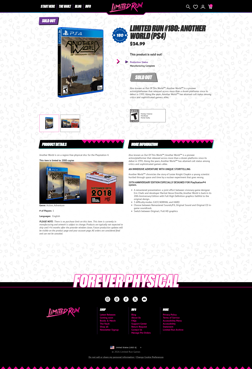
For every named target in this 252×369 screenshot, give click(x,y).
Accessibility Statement (169, 325)
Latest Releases (108, 314)
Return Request (139, 326)
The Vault (65, 6)
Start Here (48, 6)
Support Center (139, 323)
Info (88, 6)
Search (188, 7)
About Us (136, 317)
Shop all (104, 326)
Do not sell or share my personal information (112, 357)
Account (203, 7)
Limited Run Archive (173, 329)
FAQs (133, 320)
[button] (43, 61)
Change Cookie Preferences (150, 357)
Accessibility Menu (172, 320)
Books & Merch (108, 320)
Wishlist (195, 7)
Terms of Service (171, 317)
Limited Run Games (126, 7)
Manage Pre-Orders (141, 332)
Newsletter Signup (109, 329)
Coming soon (106, 317)
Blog (78, 6)
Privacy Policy (170, 314)
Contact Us (136, 329)
